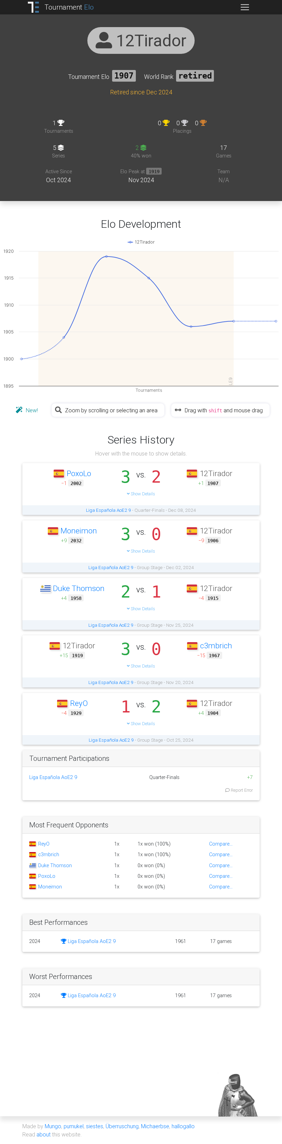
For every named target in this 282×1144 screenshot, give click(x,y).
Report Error (241, 790)
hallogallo (183, 1126)
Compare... (220, 844)
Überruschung (122, 1126)
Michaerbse (155, 1126)
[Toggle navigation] (245, 7)
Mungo (53, 1126)
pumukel (74, 1126)
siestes (94, 1126)
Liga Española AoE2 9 (108, 510)
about (43, 1134)
